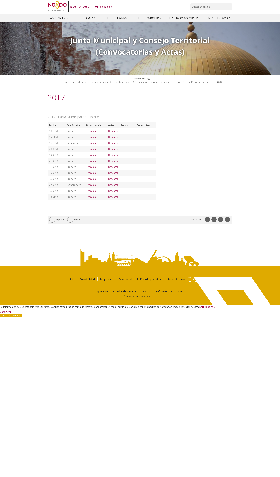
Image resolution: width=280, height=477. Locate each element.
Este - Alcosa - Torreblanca (90, 6)
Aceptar (17, 315)
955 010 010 (176, 291)
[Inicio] (57, 6)
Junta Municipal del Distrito (199, 81)
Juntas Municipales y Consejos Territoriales (159, 81)
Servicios (122, 17)
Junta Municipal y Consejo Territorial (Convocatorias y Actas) (103, 81)
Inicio (65, 81)
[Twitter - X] (195, 279)
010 (166, 291)
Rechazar (6, 315)
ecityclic (152, 296)
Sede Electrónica (219, 17)
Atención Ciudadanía (185, 17)
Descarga (91, 131)
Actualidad (154, 17)
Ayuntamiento (59, 17)
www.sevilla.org (141, 78)
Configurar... (6, 311)
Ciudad (90, 17)
